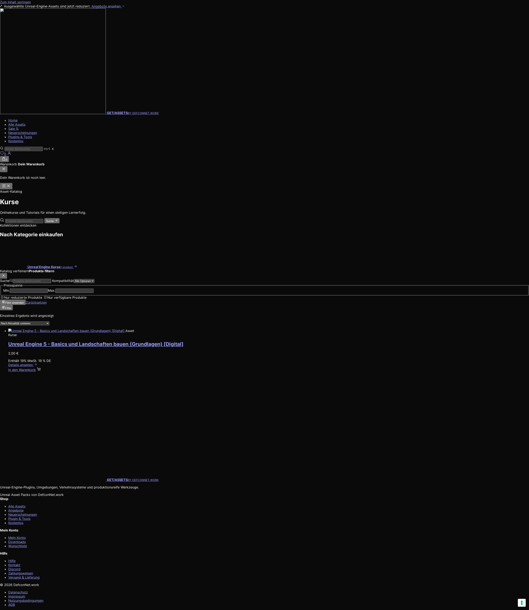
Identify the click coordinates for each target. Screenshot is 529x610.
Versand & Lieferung (24, 577)
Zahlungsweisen (20, 573)
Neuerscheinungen (22, 133)
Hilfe (11, 561)
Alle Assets (16, 124)
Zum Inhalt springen (15, 2)
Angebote (16, 510)
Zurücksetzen (36, 302)
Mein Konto (17, 538)
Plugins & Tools (20, 137)
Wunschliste (17, 546)
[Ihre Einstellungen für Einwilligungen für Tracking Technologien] (522, 603)
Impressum (16, 596)
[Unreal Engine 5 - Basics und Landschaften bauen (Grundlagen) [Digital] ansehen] (66, 331)
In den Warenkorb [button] (22, 370)
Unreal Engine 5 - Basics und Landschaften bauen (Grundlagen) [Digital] (95, 344)
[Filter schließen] (3, 276)
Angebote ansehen (107, 6)
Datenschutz (18, 592)
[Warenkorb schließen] (3, 169)
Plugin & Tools (19, 519)
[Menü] (6, 186)
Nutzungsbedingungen (25, 600)
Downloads (17, 542)
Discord (14, 569)
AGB (11, 605)
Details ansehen (21, 365)
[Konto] (9, 154)
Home (13, 120)
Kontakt (14, 565)
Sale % (13, 129)
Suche (50, 221)
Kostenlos (15, 141)
